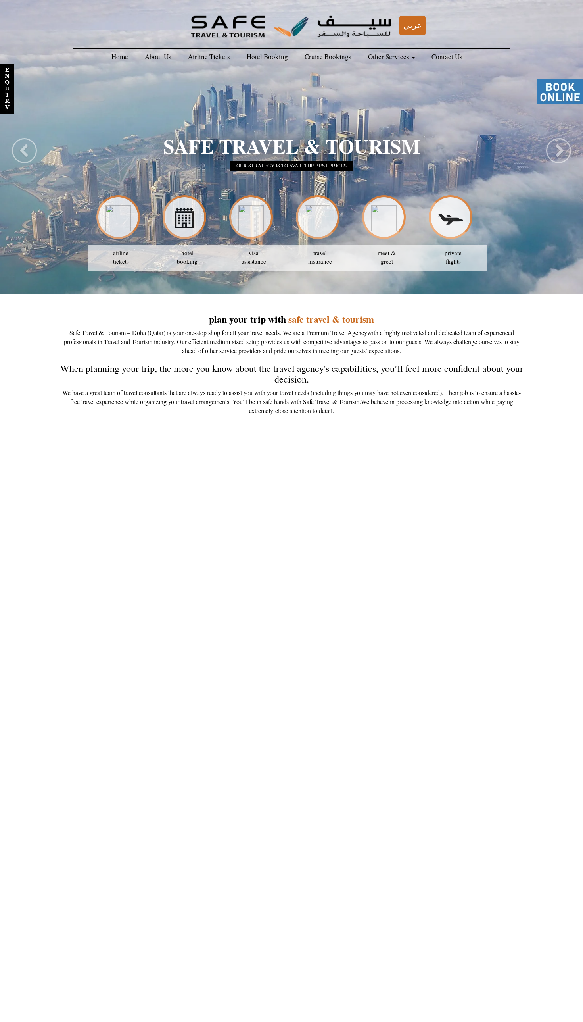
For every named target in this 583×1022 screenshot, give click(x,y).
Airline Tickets (209, 56)
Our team (95, 1002)
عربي (412, 25)
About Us (158, 56)
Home (119, 56)
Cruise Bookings (328, 56)
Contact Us (446, 56)
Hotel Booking (267, 56)
